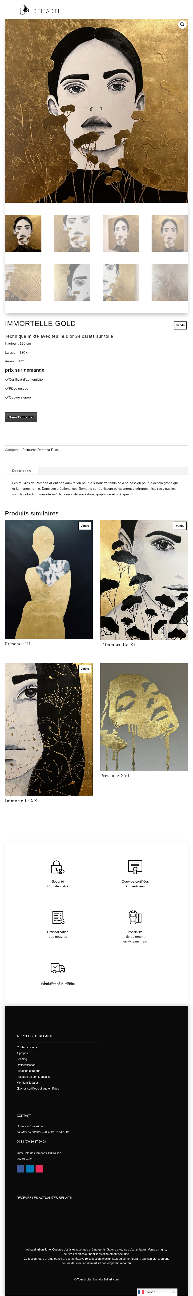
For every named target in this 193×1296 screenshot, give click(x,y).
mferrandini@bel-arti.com (36, 1147)
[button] (182, 24)
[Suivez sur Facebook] (20, 1169)
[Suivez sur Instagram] (39, 1169)
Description (21, 471)
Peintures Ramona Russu (41, 450)
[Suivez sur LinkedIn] (30, 1169)
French (149, 1292)
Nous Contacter (21, 417)
